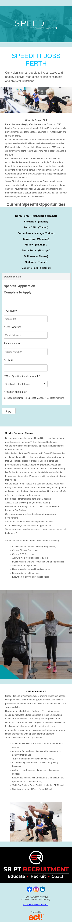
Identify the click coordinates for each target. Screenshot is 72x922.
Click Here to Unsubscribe (35, 904)
